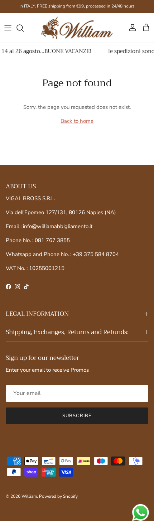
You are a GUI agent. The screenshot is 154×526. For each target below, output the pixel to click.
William (29, 496)
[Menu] (8, 28)
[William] (77, 27)
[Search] (24, 28)
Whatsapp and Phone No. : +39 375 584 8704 (62, 254)
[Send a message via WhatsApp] (140, 512)
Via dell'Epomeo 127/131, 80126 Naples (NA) (61, 212)
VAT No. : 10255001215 (35, 268)
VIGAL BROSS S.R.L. (30, 198)
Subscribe (76, 415)
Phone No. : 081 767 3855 (38, 240)
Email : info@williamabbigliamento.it (49, 226)
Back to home (77, 121)
